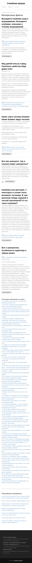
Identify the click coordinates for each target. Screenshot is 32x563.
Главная (4, 7)
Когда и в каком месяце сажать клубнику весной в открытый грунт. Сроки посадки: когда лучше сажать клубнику (16, 311)
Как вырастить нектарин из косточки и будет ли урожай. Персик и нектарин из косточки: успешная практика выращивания (15, 397)
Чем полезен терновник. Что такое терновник (15, 404)
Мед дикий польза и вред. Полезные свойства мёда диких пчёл (14, 66)
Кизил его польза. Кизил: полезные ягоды (14, 357)
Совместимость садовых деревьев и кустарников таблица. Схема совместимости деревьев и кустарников (16, 426)
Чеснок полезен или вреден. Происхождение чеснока (16, 501)
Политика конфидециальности (11, 544)
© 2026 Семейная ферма (9, 537)
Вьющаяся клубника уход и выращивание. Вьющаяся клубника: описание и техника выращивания (15, 22)
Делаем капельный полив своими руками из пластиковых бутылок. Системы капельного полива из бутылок (15, 384)
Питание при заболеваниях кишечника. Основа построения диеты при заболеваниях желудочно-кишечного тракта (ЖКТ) (15, 421)
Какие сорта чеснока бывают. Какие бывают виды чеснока (16, 118)
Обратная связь (7, 549)
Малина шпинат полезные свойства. (12, 308)
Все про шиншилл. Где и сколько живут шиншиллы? (15, 162)
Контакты (5, 542)
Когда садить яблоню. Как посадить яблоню (13, 517)
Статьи (16, 7)
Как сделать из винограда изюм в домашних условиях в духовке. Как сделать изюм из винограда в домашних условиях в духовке (16, 435)
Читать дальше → (6, 56)
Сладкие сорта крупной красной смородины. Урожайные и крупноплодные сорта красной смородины (14, 346)
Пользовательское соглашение (17, 542)
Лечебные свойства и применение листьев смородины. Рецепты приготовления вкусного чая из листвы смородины (16, 334)
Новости (10, 7)
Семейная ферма (16, 3)
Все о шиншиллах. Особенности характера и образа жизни (14, 250)
